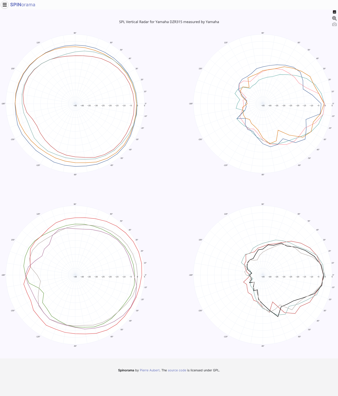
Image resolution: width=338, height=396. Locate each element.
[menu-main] (5, 5)
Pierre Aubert (150, 370)
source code (177, 370)
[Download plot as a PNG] (334, 24)
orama (22, 4)
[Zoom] (334, 18)
